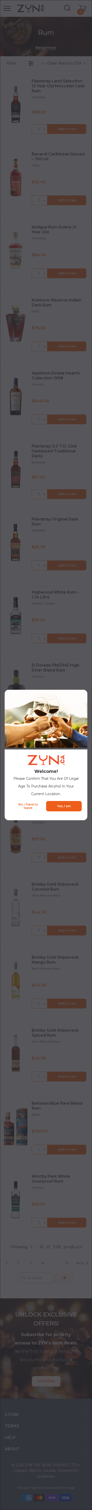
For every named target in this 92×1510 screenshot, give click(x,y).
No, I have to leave (28, 806)
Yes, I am (64, 806)
